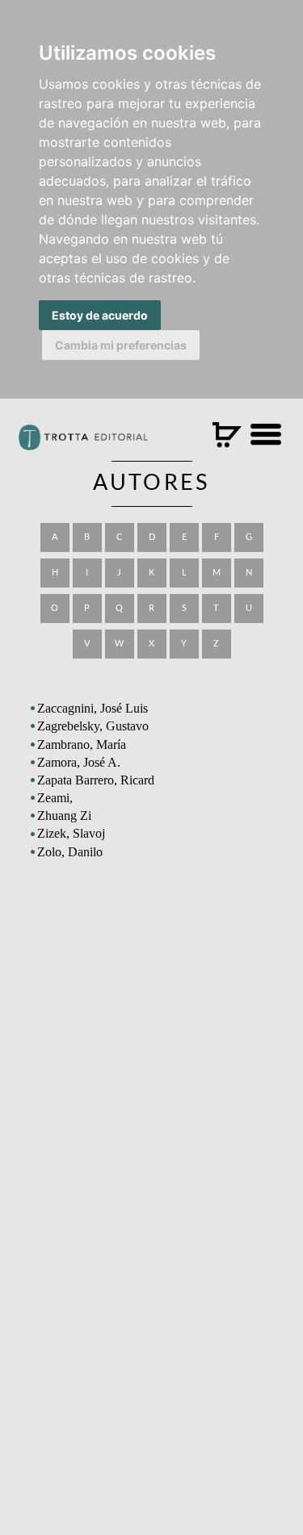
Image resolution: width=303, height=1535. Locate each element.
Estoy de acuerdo (100, 315)
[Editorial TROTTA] (83, 444)
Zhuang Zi (64, 815)
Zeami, (55, 798)
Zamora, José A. (78, 762)
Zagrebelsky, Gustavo (93, 726)
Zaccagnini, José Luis (92, 708)
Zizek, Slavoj (71, 833)
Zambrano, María (81, 744)
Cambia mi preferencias (121, 345)
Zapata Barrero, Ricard (95, 780)
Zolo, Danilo (70, 852)
